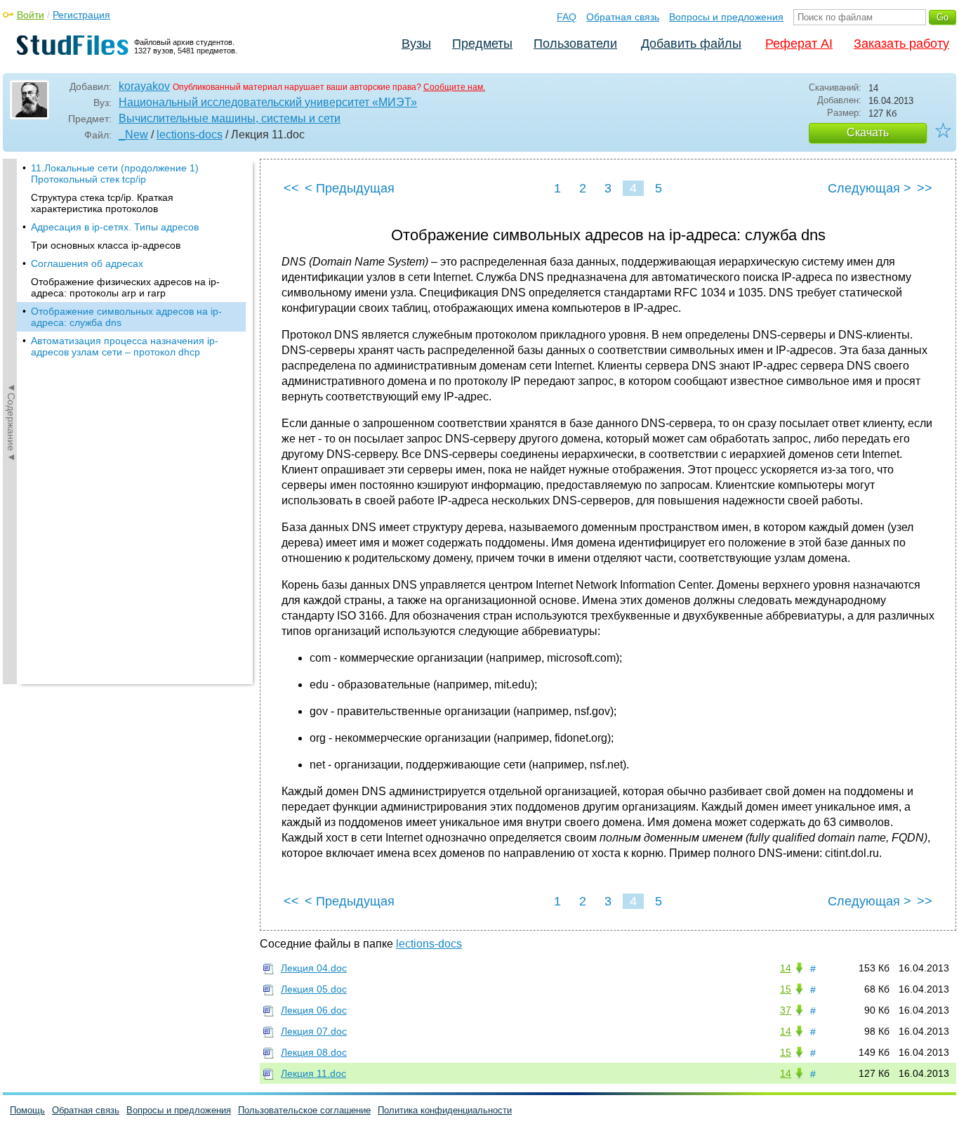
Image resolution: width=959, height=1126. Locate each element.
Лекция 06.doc (314, 1010)
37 (785, 1010)
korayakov (144, 86)
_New (133, 134)
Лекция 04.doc (314, 968)
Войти (30, 14)
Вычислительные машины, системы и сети (229, 118)
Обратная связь (622, 16)
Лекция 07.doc (314, 1031)
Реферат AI (799, 44)
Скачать (868, 132)
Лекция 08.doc (314, 1052)
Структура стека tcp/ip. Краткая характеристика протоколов (102, 203)
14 (785, 968)
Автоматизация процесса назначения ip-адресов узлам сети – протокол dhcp (124, 346)
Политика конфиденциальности (445, 1110)
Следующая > (869, 188)
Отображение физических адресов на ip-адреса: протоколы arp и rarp (125, 287)
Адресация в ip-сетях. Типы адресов (115, 227)
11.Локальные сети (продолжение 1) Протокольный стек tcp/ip (115, 173)
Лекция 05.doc (314, 989)
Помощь (27, 1110)
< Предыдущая (350, 188)
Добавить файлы (691, 44)
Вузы (416, 44)
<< (291, 188)
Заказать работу (901, 44)
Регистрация (81, 14)
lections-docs (190, 134)
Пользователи (575, 44)
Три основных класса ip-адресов (105, 245)
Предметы (482, 44)
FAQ (566, 16)
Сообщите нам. (454, 87)
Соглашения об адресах (87, 263)
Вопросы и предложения (726, 16)
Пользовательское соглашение (304, 1110)
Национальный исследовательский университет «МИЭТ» (268, 102)
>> (924, 188)
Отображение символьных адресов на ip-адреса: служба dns (126, 317)
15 (785, 989)
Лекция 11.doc (313, 1073)
